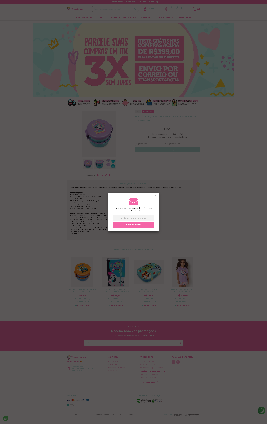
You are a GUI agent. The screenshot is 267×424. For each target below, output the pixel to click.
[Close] (155, 195)
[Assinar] (133, 225)
